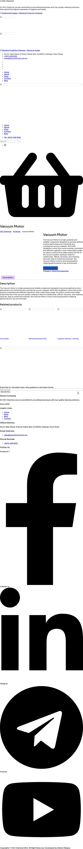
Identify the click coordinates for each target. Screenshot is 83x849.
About (6, 74)
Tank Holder (4, 339)
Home (6, 72)
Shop (6, 76)
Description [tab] (8, 278)
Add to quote (50, 268)
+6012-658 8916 (10, 56)
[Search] (20, 141)
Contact (7, 78)
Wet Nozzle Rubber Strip (38, 339)
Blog (6, 81)
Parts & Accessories (60, 271)
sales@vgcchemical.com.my (15, 58)
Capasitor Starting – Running (68, 339)
